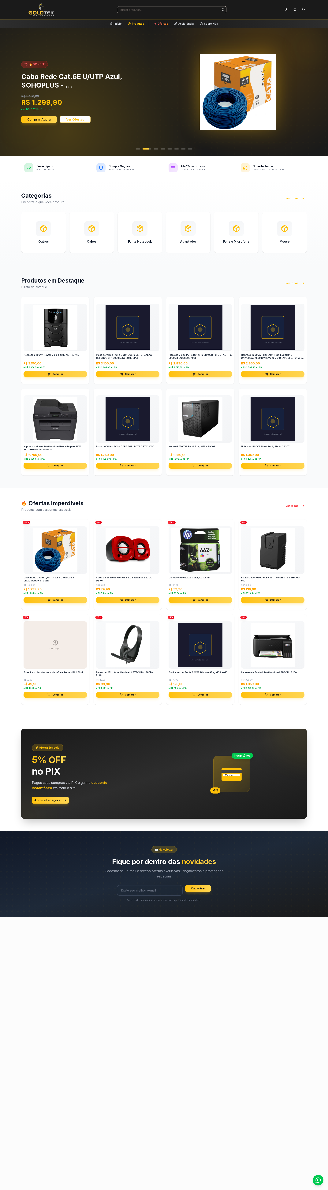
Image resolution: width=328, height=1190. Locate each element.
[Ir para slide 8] (190, 149)
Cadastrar (198, 888)
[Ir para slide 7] (183, 149)
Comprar (57, 374)
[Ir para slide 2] (144, 149)
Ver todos (291, 283)
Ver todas (291, 198)
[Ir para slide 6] (176, 149)
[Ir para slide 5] (169, 149)
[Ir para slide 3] (153, 149)
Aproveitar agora (47, 800)
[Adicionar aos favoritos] (83, 303)
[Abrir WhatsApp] (318, 1180)
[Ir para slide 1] (138, 149)
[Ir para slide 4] (163, 149)
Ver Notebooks (38, 116)
